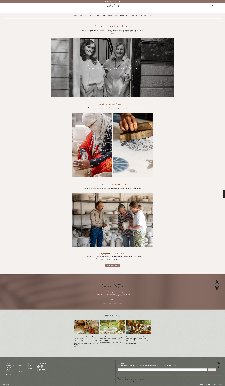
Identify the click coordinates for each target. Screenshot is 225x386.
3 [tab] (105, 303)
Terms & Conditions (199, 384)
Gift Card (19, 368)
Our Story (29, 365)
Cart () (215, 6)
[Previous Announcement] (89, 1)
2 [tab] (104, 303)
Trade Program (133, 11)
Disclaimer (220, 384)
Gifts (150, 15)
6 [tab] (109, 303)
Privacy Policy (208, 384)
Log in (205, 6)
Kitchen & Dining (124, 15)
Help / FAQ (20, 365)
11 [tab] (115, 303)
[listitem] (112, 1)
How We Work (29, 366)
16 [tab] (121, 303)
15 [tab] (120, 303)
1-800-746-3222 (8, 367)
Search (220, 6)
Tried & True (83, 15)
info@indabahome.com (10, 365)
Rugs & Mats (143, 15)
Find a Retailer (111, 11)
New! (75, 15)
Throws (97, 15)
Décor (103, 15)
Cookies (214, 384)
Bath (116, 15)
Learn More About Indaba (112, 265)
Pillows (90, 15)
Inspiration (100, 11)
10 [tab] (114, 303)
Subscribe (212, 369)
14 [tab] (119, 303)
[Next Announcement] (136, 1)
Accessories (134, 15)
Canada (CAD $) (6, 5)
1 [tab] (103, 303)
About (91, 11)
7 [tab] (110, 303)
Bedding (110, 15)
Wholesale (122, 11)
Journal (28, 369)
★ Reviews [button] (223, 194)
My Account (20, 366)
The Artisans (29, 368)
